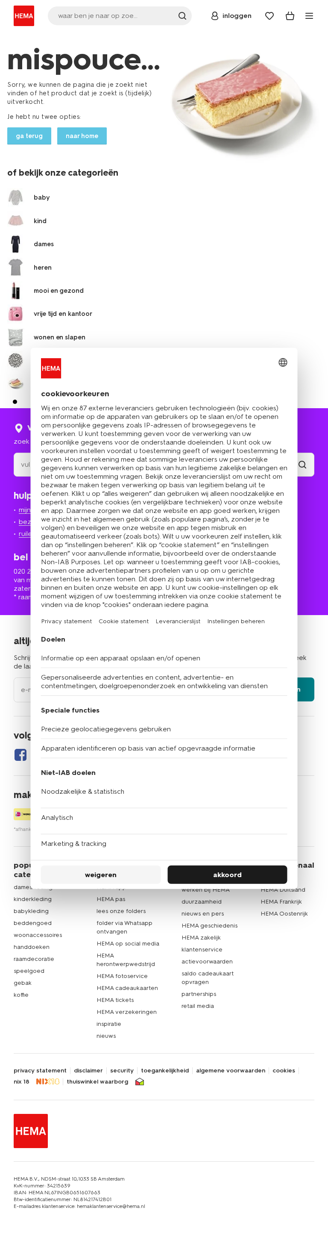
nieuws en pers (203, 913)
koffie (21, 994)
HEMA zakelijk (201, 937)
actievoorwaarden (207, 961)
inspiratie (109, 1024)
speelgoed (29, 971)
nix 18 (21, 1081)
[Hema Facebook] (20, 755)
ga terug (29, 136)
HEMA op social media (128, 943)
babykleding (31, 911)
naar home (82, 136)
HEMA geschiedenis (209, 925)
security (122, 1070)
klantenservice (202, 949)
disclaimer (88, 1070)
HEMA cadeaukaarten (127, 988)
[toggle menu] (309, 16)
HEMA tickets (115, 1000)
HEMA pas (111, 899)
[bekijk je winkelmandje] (290, 16)
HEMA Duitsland (283, 889)
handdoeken (32, 947)
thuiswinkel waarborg (97, 1081)
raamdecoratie (34, 959)
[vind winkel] (302, 464)
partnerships (199, 994)
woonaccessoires (38, 935)
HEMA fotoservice (122, 976)
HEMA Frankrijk (281, 901)
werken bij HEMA (206, 889)
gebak (23, 983)
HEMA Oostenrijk (284, 913)
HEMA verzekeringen (127, 1012)
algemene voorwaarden (230, 1070)
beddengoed (33, 923)
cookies (283, 1070)
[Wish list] (269, 16)
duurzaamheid (202, 901)
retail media (198, 1006)
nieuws (106, 1036)
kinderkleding (33, 899)
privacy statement (40, 1070)
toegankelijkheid (165, 1070)
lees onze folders (121, 911)
